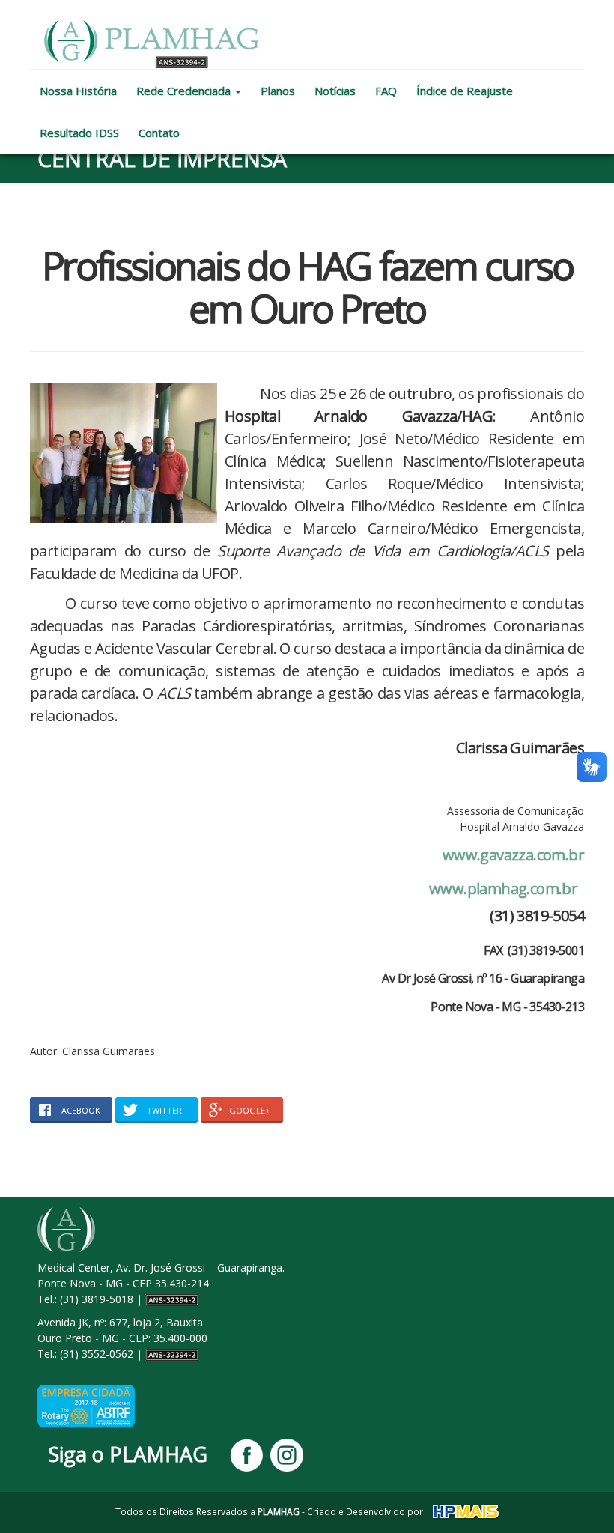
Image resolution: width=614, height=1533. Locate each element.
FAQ (386, 90)
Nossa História (78, 90)
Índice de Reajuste (464, 90)
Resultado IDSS (79, 132)
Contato (159, 132)
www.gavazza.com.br (513, 855)
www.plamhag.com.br (503, 888)
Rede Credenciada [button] (185, 90)
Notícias (335, 90)
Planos (278, 90)
